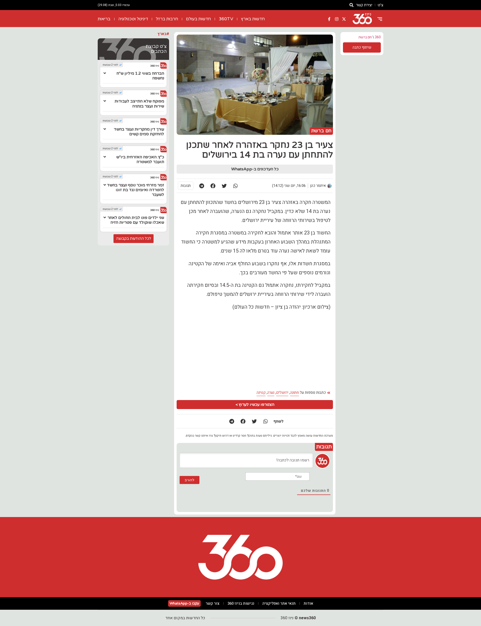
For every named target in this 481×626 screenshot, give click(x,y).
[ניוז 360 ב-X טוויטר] (344, 19)
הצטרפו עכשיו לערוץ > (254, 404)
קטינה (261, 392)
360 (378, 37)
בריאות (104, 19)
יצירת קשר (364, 5)
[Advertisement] (216, 350)
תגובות (186, 185)
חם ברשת (365, 37)
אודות (308, 603)
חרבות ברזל (167, 19)
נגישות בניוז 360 (240, 603)
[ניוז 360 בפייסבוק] (329, 19)
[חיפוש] (351, 5)
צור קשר (212, 603)
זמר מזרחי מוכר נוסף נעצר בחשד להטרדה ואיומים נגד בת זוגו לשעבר (135, 190)
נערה (270, 392)
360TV (226, 19)
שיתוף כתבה (361, 47)
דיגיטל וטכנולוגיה (133, 19)
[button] (235, 185)
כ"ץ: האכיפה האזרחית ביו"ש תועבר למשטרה (140, 159)
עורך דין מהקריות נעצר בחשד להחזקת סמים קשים (139, 132)
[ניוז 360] (362, 19)
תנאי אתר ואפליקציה (279, 603)
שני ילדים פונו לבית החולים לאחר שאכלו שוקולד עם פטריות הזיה (135, 220)
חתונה (294, 392)
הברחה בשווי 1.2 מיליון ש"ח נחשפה (140, 76)
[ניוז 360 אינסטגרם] (336, 19)
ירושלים (282, 392)
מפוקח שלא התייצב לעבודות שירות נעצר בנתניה (139, 103)
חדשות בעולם (198, 19)
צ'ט (380, 5)
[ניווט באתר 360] (379, 19)
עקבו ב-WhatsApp (184, 603)
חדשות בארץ (253, 19)
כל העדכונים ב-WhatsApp (255, 169)
